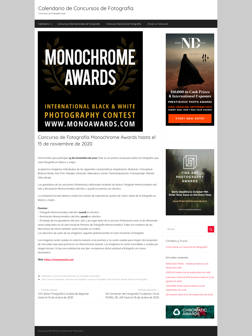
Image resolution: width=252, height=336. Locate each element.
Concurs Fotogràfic (55, 279)
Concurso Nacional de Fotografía (124, 23)
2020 (43, 279)
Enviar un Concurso (158, 23)
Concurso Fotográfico (97, 279)
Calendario (43, 23)
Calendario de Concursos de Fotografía (85, 8)
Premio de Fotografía (137, 279)
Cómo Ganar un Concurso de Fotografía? (187, 247)
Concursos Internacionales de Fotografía (79, 23)
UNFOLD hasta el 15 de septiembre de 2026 (188, 272)
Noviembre (95, 276)
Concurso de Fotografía (75, 279)
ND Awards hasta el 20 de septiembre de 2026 (189, 294)
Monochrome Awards (117, 279)
